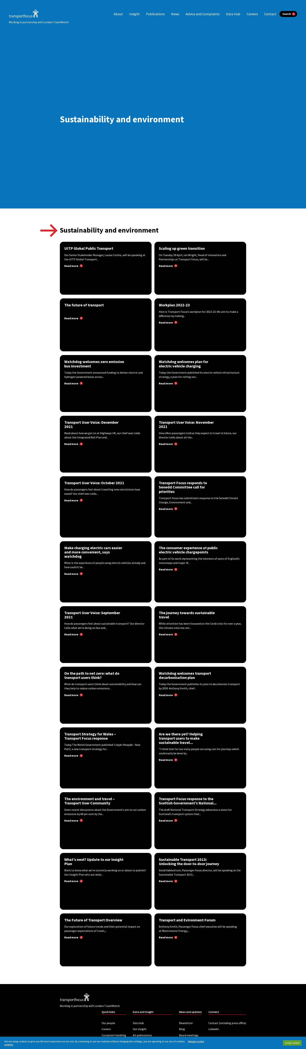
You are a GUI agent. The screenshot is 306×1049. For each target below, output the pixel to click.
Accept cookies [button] (292, 1042)
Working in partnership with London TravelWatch (39, 22)
